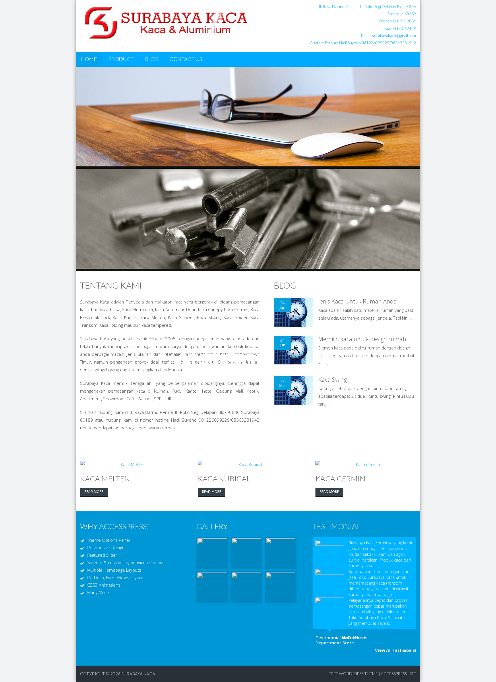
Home (89, 59)
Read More (93, 491)
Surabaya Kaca (138, 673)
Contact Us (186, 59)
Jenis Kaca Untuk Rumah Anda (357, 301)
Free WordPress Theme (353, 673)
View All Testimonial (395, 650)
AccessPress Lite (398, 673)
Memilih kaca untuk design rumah (362, 339)
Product (121, 59)
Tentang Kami (111, 285)
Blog (151, 59)
